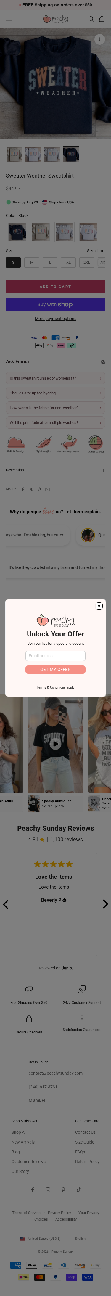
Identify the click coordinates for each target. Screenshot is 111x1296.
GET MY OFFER (55, 669)
